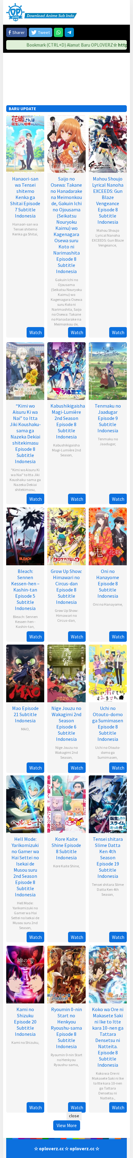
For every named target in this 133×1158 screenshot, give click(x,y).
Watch (35, 332)
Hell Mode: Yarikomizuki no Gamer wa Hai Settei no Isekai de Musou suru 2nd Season (25, 915)
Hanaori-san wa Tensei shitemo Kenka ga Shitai (25, 229)
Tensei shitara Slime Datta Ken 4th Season (108, 889)
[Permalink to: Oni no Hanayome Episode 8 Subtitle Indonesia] (107, 536)
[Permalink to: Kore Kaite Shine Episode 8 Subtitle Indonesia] (66, 804)
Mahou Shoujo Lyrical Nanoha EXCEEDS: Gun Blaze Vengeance (108, 237)
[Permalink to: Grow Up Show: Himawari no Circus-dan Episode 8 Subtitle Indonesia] (66, 536)
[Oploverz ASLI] (41, 12)
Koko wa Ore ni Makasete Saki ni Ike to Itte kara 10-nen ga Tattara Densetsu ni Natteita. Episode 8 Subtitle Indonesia (107, 1037)
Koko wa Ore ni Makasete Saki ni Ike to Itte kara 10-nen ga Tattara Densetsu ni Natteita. (108, 1085)
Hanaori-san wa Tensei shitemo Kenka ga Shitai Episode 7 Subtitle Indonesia (25, 197)
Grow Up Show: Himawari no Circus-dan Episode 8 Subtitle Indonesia (66, 586)
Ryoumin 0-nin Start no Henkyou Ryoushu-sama (66, 1059)
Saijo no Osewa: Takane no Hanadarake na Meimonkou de (66, 316)
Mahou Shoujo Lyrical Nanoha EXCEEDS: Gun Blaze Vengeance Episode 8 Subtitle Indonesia (107, 200)
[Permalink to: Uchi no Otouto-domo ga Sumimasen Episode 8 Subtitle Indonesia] (107, 673)
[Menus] (122, 12)
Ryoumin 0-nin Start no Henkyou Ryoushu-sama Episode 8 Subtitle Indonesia (66, 1027)
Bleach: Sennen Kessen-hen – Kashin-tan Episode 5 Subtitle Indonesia (25, 589)
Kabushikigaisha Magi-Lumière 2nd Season (66, 450)
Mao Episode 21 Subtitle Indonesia (25, 714)
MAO (25, 729)
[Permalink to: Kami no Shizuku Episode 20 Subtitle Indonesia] (25, 974)
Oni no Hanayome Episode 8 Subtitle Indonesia (107, 583)
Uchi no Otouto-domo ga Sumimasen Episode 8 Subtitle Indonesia (107, 723)
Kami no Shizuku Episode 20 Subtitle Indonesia (25, 1021)
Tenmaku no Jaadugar (108, 441)
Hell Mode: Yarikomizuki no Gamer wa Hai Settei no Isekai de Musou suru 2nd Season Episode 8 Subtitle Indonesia (25, 867)
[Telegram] (69, 32)
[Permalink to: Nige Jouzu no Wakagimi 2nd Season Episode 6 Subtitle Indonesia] (66, 673)
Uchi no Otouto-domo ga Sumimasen (107, 752)
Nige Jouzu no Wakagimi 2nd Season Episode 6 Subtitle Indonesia (66, 723)
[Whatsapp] (58, 32)
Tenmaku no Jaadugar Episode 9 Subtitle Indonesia (108, 418)
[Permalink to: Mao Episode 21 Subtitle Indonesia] (25, 673)
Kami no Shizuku (24, 1042)
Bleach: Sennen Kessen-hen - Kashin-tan (25, 621)
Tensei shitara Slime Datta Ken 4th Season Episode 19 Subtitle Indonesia (108, 857)
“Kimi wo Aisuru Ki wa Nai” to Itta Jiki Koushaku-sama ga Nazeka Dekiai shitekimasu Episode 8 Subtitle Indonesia (25, 433)
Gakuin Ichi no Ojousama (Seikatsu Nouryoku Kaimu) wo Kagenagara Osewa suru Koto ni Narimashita (66, 294)
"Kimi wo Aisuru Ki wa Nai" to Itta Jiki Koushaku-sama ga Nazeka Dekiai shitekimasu (25, 479)
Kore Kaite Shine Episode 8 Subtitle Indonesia (66, 848)
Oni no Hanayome (107, 604)
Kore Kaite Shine (66, 866)
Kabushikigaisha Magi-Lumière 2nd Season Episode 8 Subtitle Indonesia (67, 421)
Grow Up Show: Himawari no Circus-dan (66, 615)
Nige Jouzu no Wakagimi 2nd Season (66, 752)
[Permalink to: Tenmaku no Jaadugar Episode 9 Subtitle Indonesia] (107, 370)
